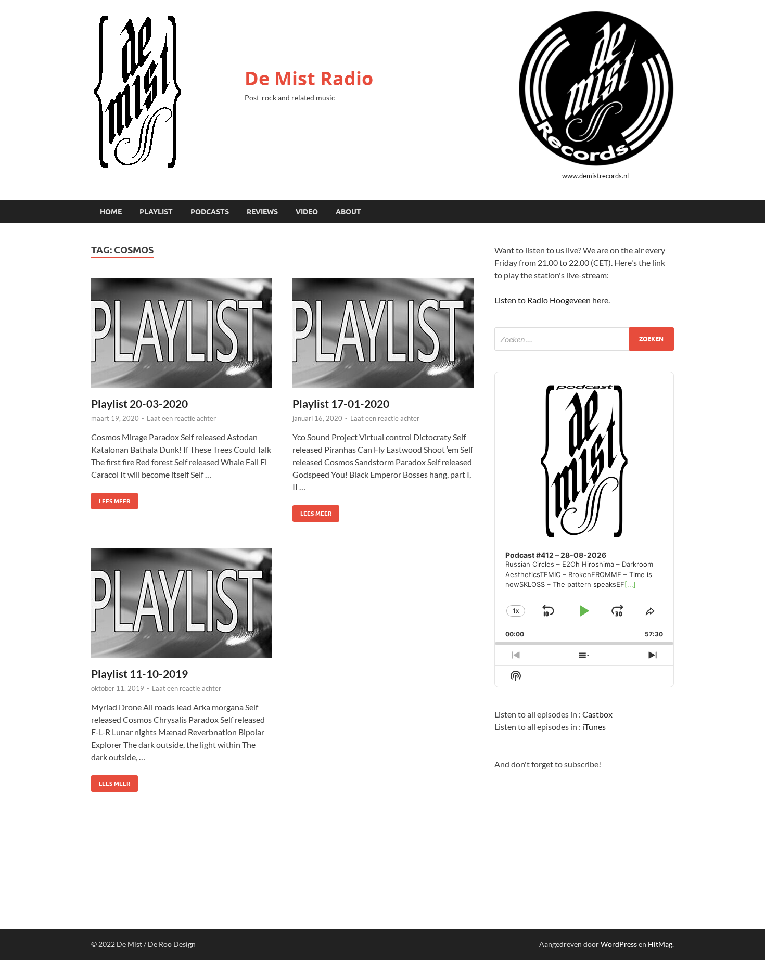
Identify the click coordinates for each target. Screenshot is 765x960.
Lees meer (110, 499)
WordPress (619, 944)
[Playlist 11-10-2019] (181, 603)
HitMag (660, 944)
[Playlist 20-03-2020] (181, 333)
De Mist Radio (309, 78)
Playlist (156, 212)
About (348, 212)
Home (111, 212)
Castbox (597, 714)
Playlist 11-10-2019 (139, 673)
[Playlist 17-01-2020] (383, 333)
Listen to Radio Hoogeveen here (551, 300)
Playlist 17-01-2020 (340, 403)
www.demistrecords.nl (595, 176)
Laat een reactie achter (181, 418)
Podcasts (209, 212)
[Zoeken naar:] (584, 339)
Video (307, 212)
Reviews (262, 212)
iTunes (594, 727)
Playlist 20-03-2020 (139, 403)
